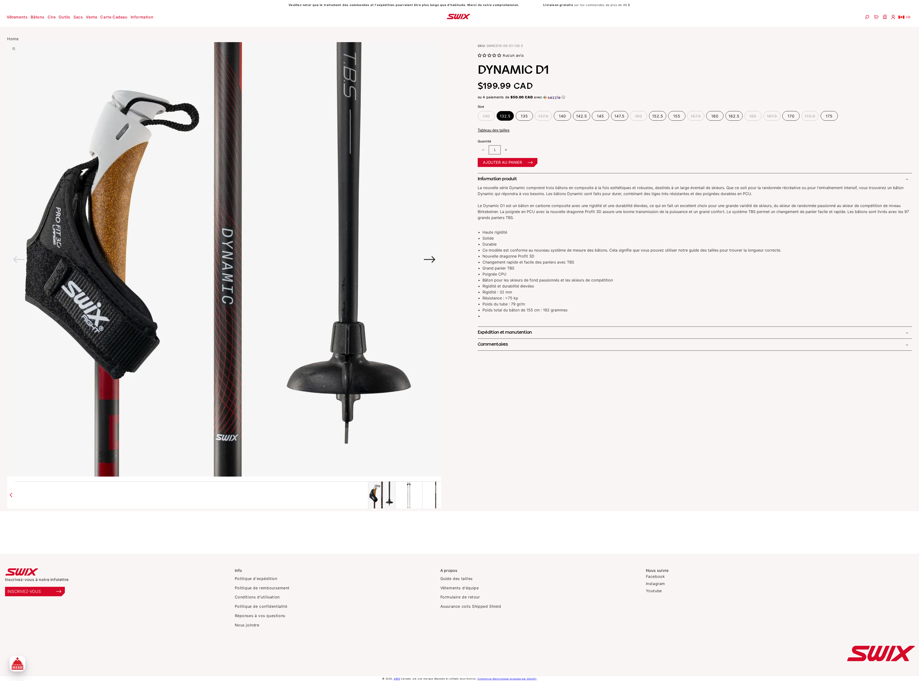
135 (524, 116)
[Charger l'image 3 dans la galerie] (435, 495)
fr (908, 17)
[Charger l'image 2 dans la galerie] (408, 495)
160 (714, 116)
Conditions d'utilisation (257, 597)
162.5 (734, 116)
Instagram (655, 583)
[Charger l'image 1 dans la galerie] (381, 495)
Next (326, 259)
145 (600, 116)
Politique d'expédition (256, 578)
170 (791, 116)
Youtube (654, 590)
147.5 (619, 116)
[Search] (867, 17)
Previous (121, 259)
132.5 (505, 116)
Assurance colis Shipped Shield (470, 606)
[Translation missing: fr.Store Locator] (885, 17)
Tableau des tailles (494, 130)
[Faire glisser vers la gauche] (11, 495)
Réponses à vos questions (260, 615)
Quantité (484, 141)
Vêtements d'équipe (459, 587)
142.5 (581, 116)
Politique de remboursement (262, 587)
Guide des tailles (456, 578)
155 (676, 116)
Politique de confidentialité (261, 606)
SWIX (397, 678)
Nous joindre (247, 625)
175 (829, 116)
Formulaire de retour (460, 597)
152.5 (657, 116)
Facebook (655, 576)
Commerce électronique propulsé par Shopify (507, 678)
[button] (18, 17)
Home (12, 38)
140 (562, 116)
